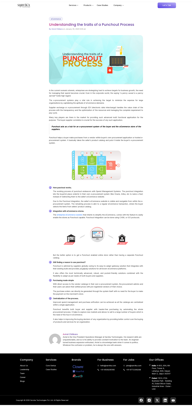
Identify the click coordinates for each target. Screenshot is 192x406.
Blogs (22, 381)
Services (72, 5)
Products (87, 5)
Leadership (24, 369)
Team (22, 373)
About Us (24, 366)
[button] (92, 5)
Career (23, 377)
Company (118, 5)
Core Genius (51, 366)
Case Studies (102, 5)
